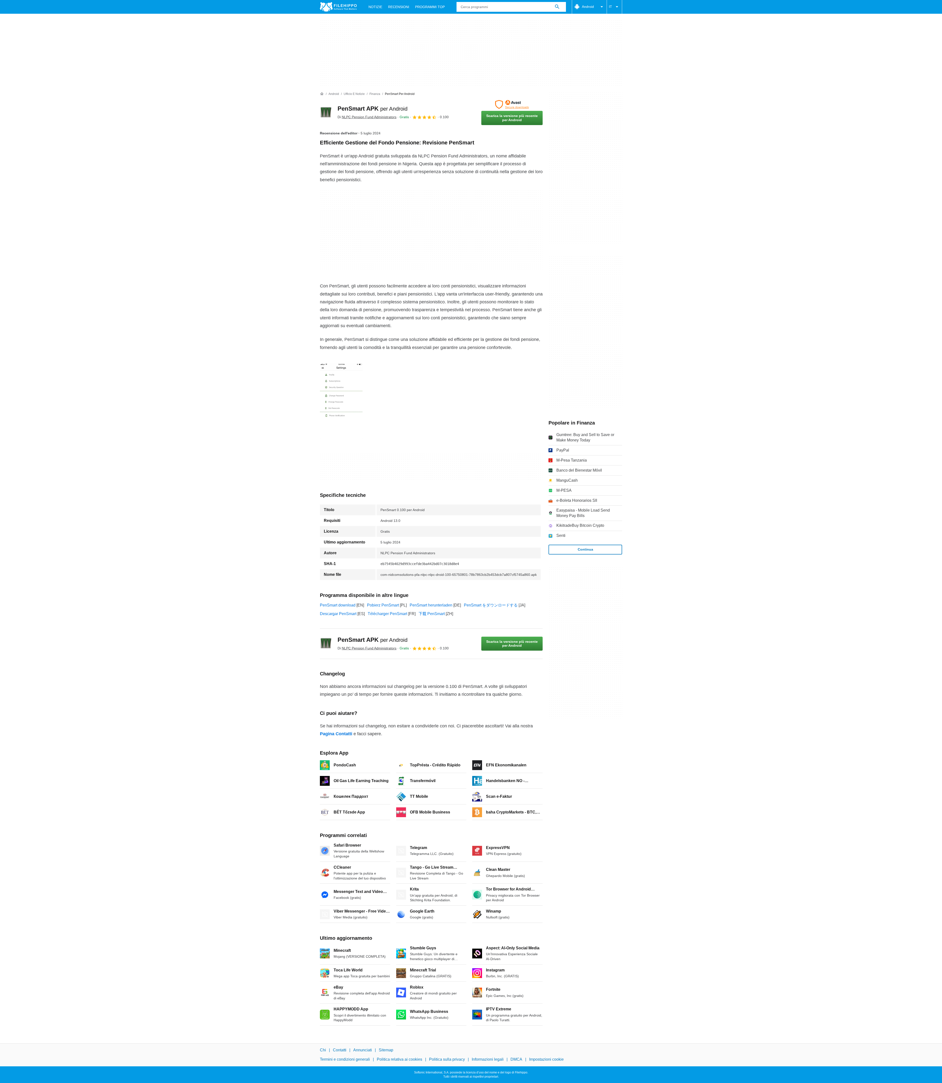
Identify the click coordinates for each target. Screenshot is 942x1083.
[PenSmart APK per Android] (326, 112)
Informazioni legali (488, 1059)
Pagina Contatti (336, 733)
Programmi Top (430, 7)
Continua (585, 549)
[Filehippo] (338, 7)
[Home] (322, 94)
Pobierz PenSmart (383, 605)
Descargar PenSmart (338, 614)
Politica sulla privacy (447, 1059)
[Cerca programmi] (557, 7)
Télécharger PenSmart (387, 614)
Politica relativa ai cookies (399, 1059)
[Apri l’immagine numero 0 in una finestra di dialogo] (341, 401)
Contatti (339, 1050)
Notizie (375, 7)
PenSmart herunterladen (431, 605)
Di (367, 117)
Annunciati (362, 1050)
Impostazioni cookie (546, 1059)
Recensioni (398, 7)
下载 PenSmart (432, 614)
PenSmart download (337, 605)
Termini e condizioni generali (345, 1059)
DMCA (516, 1059)
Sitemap (386, 1050)
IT (610, 7)
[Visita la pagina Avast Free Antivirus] (512, 104)
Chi (323, 1050)
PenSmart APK (372, 108)
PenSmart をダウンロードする (491, 605)
